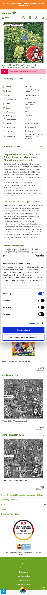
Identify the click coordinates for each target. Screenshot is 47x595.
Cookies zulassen (23, 330)
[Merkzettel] (29, 18)
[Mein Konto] (36, 18)
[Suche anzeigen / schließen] (23, 18)
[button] (3, 591)
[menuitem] (6, 18)
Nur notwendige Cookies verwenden (23, 337)
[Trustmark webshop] (24, 547)
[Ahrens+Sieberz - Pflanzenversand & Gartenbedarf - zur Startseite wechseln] (9, 12)
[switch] (41, 300)
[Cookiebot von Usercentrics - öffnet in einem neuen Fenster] (34, 255)
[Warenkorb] (42, 18)
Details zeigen (34, 323)
